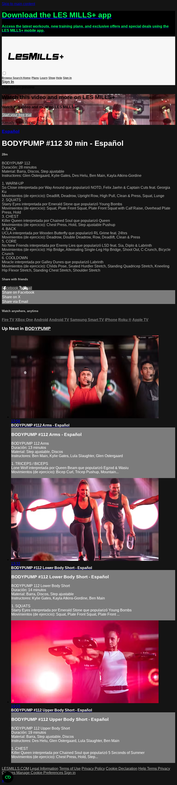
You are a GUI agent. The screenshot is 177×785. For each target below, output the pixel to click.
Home (27, 78)
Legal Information (44, 769)
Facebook (10, 288)
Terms (152, 769)
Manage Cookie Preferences (40, 773)
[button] (4, 73)
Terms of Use (70, 769)
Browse (7, 78)
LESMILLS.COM (15, 769)
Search (18, 78)
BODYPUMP (38, 328)
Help (59, 78)
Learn (43, 78)
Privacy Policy (93, 769)
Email (27, 288)
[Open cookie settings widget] (7, 777)
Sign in (67, 78)
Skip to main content (18, 4)
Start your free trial (17, 115)
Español (10, 131)
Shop (51, 78)
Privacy (164, 769)
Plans (35, 78)
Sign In (8, 82)
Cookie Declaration (121, 769)
